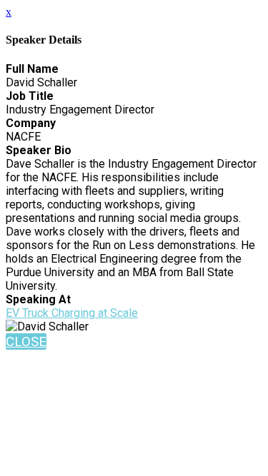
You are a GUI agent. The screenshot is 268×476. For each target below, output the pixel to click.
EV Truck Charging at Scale (72, 313)
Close (26, 341)
